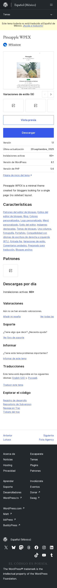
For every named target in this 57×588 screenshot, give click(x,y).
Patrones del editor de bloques (19, 212)
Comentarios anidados (15, 245)
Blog (25, 216)
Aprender (8, 481)
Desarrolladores (12, 492)
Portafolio (20, 233)
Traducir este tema (13, 384)
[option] (10, 270)
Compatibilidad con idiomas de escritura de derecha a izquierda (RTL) (26, 237)
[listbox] (28, 270)
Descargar (28, 132)
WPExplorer (15, 44)
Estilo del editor (27, 224)
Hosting (7, 465)
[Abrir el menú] (52, 5)
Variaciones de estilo (34, 241)
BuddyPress (11, 525)
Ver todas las (47, 316)
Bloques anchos (24, 249)
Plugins (34, 465)
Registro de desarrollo (15, 400)
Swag (35, 497)
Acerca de (9, 453)
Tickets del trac (11, 411)
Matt (7, 514)
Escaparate (36, 453)
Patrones (35, 470)
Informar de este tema (14, 358)
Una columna (44, 228)
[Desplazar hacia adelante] (51, 94)
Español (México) (21, 539)
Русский (32, 377)
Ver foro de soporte (13, 337)
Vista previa (28, 120)
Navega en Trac (11, 408)
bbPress (9, 519)
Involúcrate (36, 481)
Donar (35, 492)
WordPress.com (14, 508)
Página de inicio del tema (16, 175)
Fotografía (8, 233)
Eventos (35, 486)
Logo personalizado (31, 220)
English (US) (18, 377)
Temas (6, 14)
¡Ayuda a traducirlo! (33, 25)
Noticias (8, 459)
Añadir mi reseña (12, 316)
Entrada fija (16, 241)
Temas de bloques (26, 228)
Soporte (8, 486)
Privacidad (9, 470)
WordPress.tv (12, 497)
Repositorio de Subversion (17, 404)
